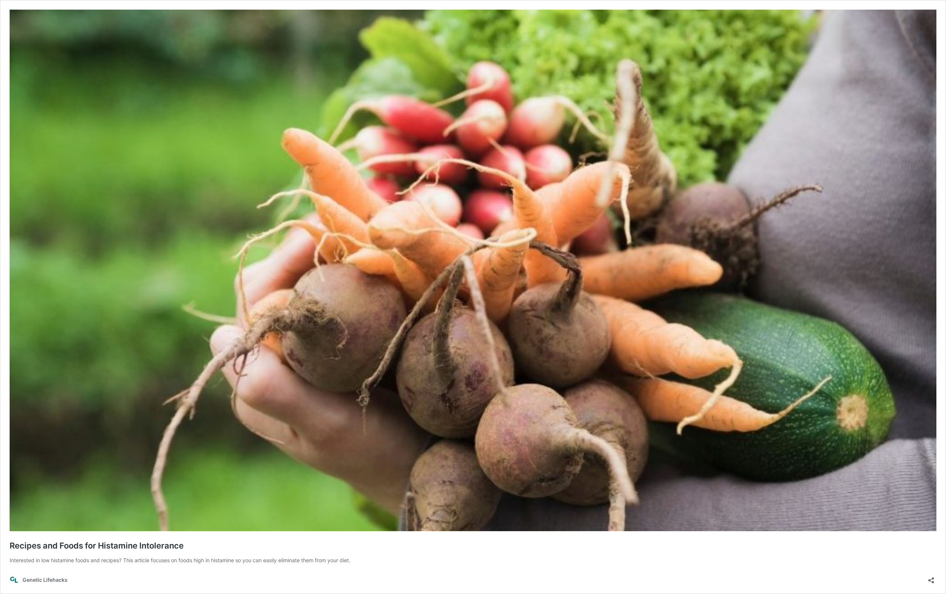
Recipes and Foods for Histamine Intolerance (97, 545)
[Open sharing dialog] (931, 578)
